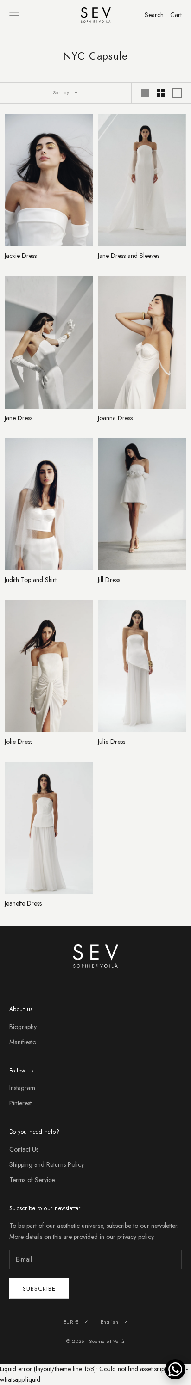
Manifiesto (22, 1042)
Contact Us (23, 1149)
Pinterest (20, 1103)
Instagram (22, 1087)
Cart (176, 14)
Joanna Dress (115, 418)
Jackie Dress (21, 256)
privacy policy (135, 1236)
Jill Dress (109, 580)
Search (154, 14)
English (109, 1321)
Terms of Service (32, 1179)
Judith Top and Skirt (31, 580)
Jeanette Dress (23, 903)
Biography (23, 1026)
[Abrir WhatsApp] (175, 1369)
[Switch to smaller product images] (161, 93)
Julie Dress (111, 742)
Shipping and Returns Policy (46, 1164)
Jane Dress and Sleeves (128, 256)
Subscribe (39, 1288)
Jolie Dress (18, 742)
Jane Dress (18, 418)
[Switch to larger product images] (145, 93)
